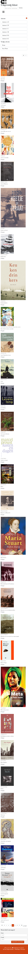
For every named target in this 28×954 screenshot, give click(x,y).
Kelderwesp (3, 256)
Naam (2, 933)
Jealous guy (3, 105)
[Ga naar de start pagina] (2, 925)
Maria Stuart (3, 557)
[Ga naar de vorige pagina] (4, 925)
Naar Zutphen (4, 762)
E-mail (2, 937)
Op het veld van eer (5, 920)
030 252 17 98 (8, 947)
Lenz (2, 381)
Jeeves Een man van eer (6, 131)
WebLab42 (22, 949)
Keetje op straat (4, 230)
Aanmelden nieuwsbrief (17, 942)
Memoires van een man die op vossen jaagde (10, 636)
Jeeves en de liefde (4, 157)
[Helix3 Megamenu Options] (3, 12)
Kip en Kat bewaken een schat (7, 328)
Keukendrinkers (4, 302)
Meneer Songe (4, 662)
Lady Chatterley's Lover (6, 355)
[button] (14, 22)
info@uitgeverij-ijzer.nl (18, 947)
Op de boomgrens (4, 893)
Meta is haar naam (5, 709)
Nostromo (3, 815)
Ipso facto (3, 78)
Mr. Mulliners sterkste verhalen (7, 736)
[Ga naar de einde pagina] (21, 925)
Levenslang (3, 407)
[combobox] (11, 8)
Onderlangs (3, 867)
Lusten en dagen (4, 460)
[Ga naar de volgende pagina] (19, 925)
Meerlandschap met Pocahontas (7, 583)
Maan (2, 486)
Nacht (2, 788)
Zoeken (21, 8)
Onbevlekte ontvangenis (6, 841)
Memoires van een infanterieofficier (8, 610)
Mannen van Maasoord (5, 512)
